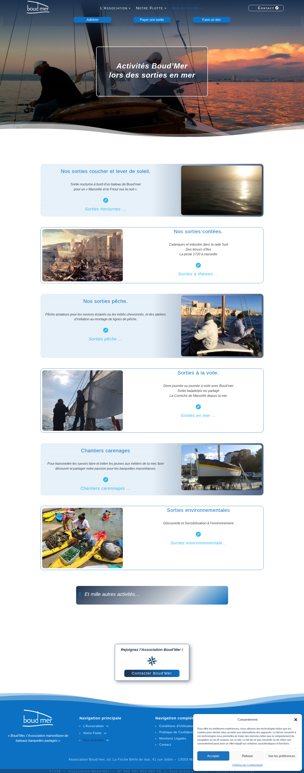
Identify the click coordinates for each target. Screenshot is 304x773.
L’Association (113, 8)
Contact (266, 8)
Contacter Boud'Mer (152, 673)
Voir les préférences (281, 756)
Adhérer (92, 20)
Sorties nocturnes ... (105, 209)
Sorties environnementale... (198, 543)
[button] (296, 720)
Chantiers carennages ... (105, 488)
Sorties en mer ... (198, 415)
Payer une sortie (152, 20)
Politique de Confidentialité (247, 765)
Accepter (213, 756)
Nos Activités (186, 8)
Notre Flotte (149, 8)
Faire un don (211, 20)
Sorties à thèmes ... (198, 274)
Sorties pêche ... (105, 339)
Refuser (247, 756)
